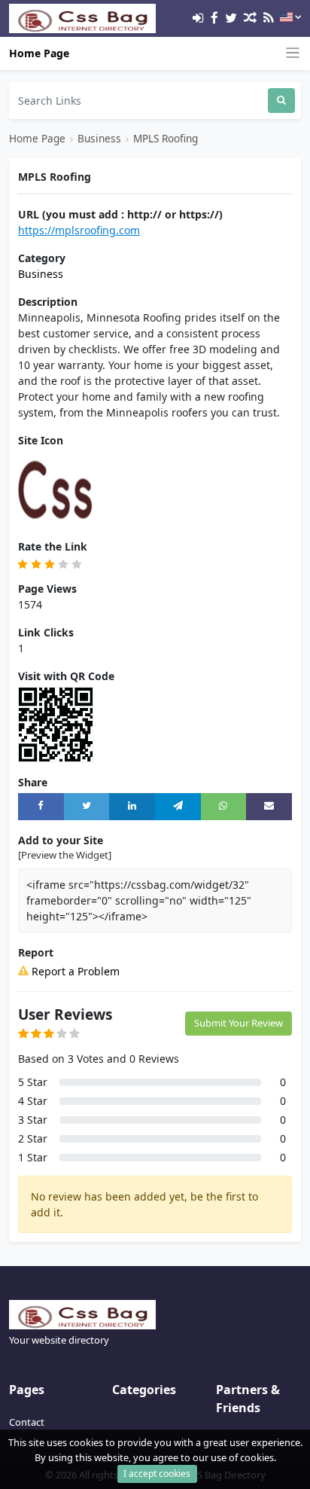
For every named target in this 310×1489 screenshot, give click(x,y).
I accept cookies (156, 1473)
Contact (26, 1422)
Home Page (39, 53)
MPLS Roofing (165, 138)
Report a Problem (74, 971)
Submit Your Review (238, 1023)
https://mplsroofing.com (79, 230)
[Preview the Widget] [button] (64, 855)
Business (99, 138)
